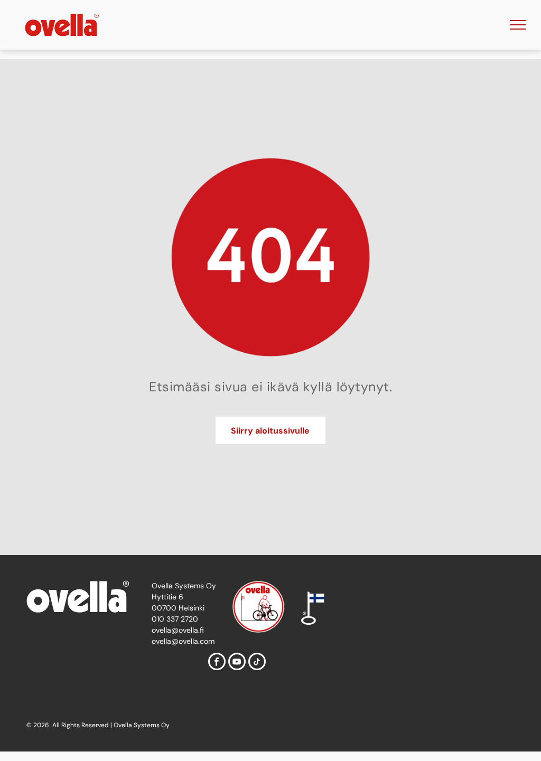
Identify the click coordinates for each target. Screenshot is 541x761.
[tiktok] (257, 663)
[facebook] (217, 663)
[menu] (517, 25)
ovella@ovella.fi (178, 630)
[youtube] (237, 663)
